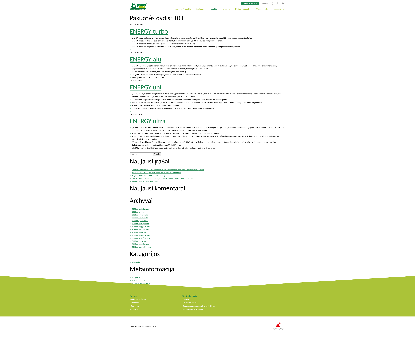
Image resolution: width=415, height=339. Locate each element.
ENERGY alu (145, 59)
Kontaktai (265, 3)
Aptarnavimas (279, 9)
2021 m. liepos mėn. (140, 232)
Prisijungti (136, 277)
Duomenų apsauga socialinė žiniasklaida (199, 306)
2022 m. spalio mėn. (140, 221)
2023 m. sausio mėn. (140, 218)
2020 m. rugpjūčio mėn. (141, 235)
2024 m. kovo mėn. (139, 212)
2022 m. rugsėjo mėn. (140, 223)
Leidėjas (186, 299)
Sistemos (226, 9)
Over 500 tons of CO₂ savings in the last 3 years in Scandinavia (156, 172)
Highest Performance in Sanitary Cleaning (148, 175)
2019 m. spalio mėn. (140, 241)
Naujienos (200, 9)
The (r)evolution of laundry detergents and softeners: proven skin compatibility (163, 178)
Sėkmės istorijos (262, 9)
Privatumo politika (190, 302)
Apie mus (133, 296)
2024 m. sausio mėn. (140, 215)
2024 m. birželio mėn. (140, 209)
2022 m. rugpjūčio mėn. (141, 226)
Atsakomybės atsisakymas (193, 309)
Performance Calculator (250, 3)
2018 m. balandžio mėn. (141, 247)
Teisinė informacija (189, 296)
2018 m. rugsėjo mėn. (140, 244)
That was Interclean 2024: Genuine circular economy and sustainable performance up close (168, 170)
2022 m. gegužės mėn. (141, 229)
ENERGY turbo (149, 31)
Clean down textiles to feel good (145, 181)
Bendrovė (135, 302)
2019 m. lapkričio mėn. (141, 238)
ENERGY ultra (148, 121)
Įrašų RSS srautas (138, 280)
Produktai (213, 9)
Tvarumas (135, 306)
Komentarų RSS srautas (141, 283)
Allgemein (136, 262)
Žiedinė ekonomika (243, 9)
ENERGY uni (145, 87)
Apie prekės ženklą (183, 9)
